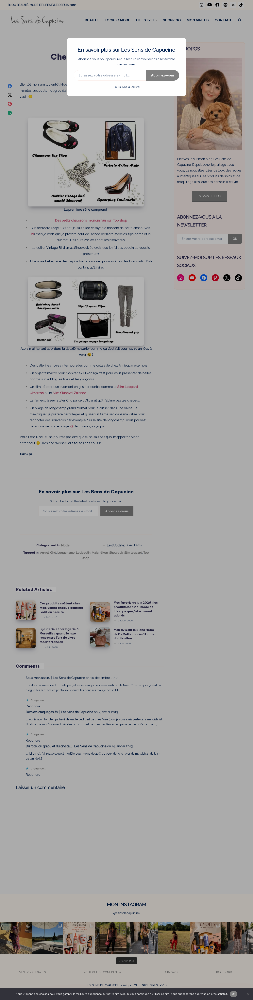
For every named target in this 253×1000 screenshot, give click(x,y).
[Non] (248, 994)
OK (234, 993)
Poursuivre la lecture (126, 87)
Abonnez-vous (163, 75)
